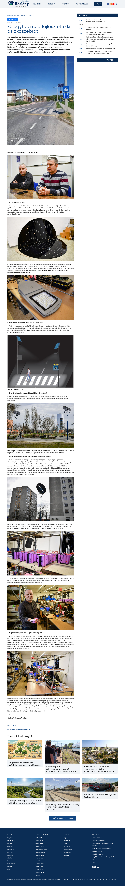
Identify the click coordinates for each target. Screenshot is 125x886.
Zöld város (12, 725)
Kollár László (39, 866)
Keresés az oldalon (97, 838)
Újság (98, 4)
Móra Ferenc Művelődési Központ (101, 848)
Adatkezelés (67, 879)
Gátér (65, 843)
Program (9, 866)
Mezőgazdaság (11, 864)
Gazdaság (30, 15)
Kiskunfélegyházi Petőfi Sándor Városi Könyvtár (102, 844)
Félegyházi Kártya (97, 851)
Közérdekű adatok (102, 879)
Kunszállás (67, 846)
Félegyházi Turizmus (97, 854)
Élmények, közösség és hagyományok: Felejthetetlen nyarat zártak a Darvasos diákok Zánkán (100, 39)
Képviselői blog (82, 4)
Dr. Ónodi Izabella (40, 852)
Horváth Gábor (40, 861)
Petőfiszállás (67, 852)
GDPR (58, 879)
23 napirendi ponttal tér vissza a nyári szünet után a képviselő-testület (99, 52)
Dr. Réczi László (40, 855)
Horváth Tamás (40, 864)
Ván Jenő (38, 875)
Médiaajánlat (112, 879)
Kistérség (52, 4)
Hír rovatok (11, 15)
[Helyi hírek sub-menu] (44, 4)
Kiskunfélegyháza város (98, 840)
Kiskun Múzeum (96, 860)
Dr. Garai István (40, 846)
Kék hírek (10, 852)
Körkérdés (10, 855)
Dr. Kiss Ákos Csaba (41, 849)
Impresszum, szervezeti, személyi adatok (84, 879)
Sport (9, 869)
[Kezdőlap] (18, 3)
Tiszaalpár (67, 855)
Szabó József (39, 869)
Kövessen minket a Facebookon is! (18, 730)
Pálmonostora (68, 849)
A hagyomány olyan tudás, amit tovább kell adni (100, 28)
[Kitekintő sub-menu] (72, 4)
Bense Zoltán (39, 840)
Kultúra (9, 861)
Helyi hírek (37, 4)
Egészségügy (11, 840)
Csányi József (39, 843)
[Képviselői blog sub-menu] (91, 4)
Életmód (9, 843)
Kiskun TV (94, 862)
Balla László (39, 838)
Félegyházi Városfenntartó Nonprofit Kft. (103, 857)
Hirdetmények (11, 849)
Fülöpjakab (67, 840)
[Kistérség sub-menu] (58, 4)
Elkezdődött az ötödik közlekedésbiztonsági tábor (95, 20)
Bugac (65, 838)
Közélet (9, 858)
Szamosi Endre (40, 872)
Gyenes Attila (39, 858)
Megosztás (14, 19)
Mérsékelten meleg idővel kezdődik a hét (100, 49)
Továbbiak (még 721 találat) (62, 818)
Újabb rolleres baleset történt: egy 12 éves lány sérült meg (101, 45)
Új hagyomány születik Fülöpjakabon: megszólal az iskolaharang (99, 33)
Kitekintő (65, 4)
